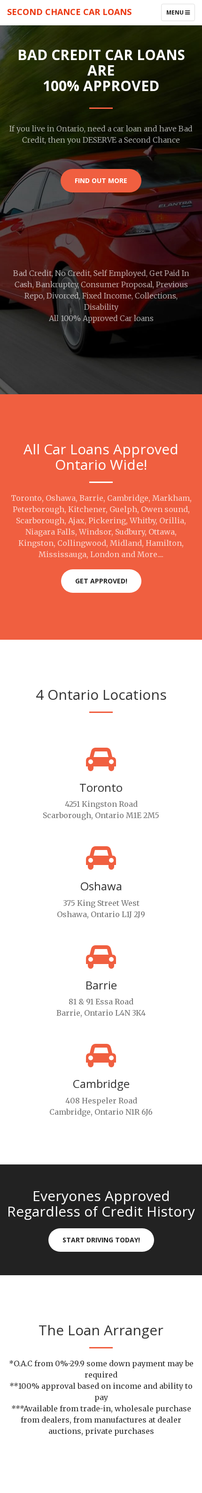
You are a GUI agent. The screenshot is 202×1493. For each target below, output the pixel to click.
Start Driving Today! (101, 1239)
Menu (180, 14)
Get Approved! (101, 580)
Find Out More (101, 180)
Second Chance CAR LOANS (69, 11)
